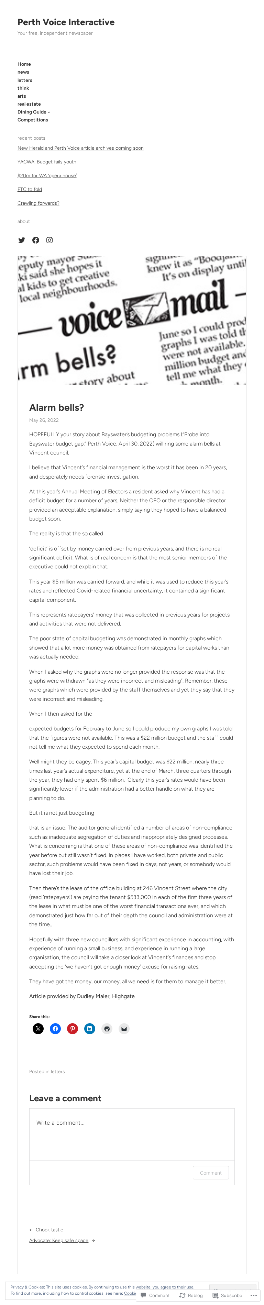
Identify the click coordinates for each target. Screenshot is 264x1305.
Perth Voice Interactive (66, 22)
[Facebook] (36, 240)
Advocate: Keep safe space (58, 1240)
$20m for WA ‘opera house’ (47, 176)
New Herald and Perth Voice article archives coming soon (81, 148)
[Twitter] (22, 240)
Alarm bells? (56, 407)
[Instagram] (49, 240)
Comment (211, 1173)
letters (58, 1071)
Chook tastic (49, 1230)
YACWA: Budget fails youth (47, 162)
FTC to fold (30, 189)
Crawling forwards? (38, 203)
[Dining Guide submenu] (48, 111)
